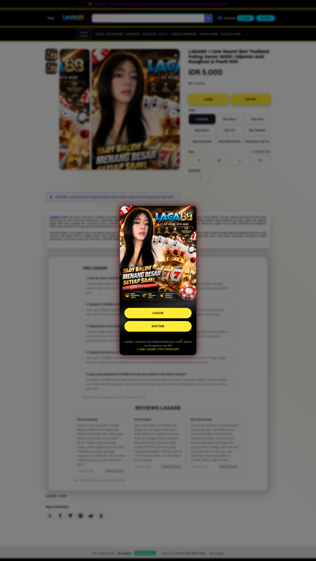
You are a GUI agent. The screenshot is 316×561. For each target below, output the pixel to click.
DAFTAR (158, 326)
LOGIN (158, 313)
